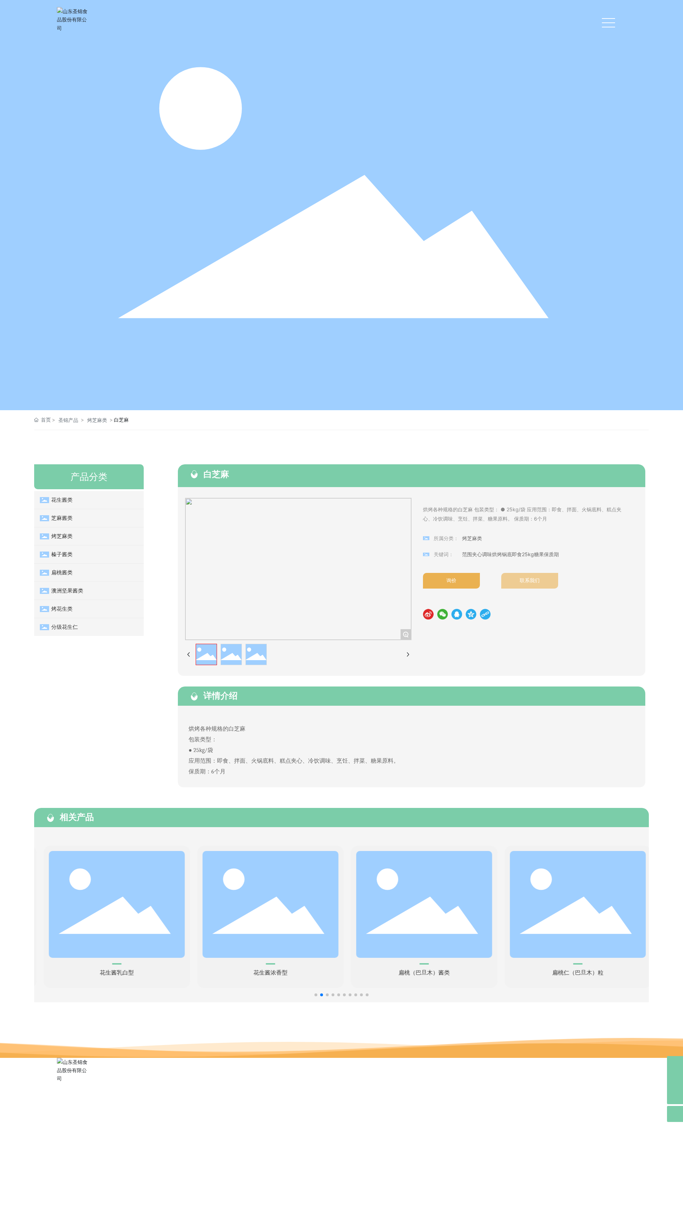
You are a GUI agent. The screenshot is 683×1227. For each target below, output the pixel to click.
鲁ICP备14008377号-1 (341, 1215)
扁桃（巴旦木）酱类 (418, 973)
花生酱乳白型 (111, 973)
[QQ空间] (471, 614)
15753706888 (91, 1144)
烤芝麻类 (97, 420)
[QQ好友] (456, 614)
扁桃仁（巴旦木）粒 (572, 973)
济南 (569, 1214)
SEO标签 (191, 1215)
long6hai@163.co (93, 1156)
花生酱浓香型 (265, 973)
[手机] (675, 1080)
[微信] (442, 614)
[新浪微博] (428, 614)
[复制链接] (485, 614)
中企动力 (553, 1214)
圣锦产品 (68, 420)
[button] (315, 994)
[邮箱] (675, 1064)
